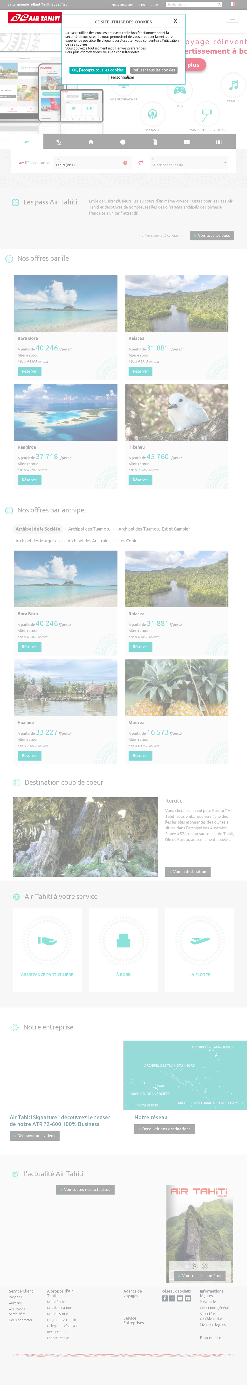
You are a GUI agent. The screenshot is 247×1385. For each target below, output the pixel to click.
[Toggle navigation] (232, 18)
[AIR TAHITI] (35, 18)
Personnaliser (122, 77)
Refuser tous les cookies (154, 70)
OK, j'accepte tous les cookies (98, 70)
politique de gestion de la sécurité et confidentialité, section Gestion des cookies (121, 54)
